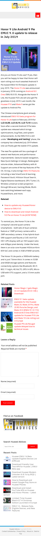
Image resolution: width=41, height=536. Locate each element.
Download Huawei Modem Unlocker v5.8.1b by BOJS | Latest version (24, 474)
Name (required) (8, 381)
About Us (30, 531)
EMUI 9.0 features (31, 170)
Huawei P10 (6, 104)
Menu (37, 15)
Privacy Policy (21, 531)
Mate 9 (19, 104)
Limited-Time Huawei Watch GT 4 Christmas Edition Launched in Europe (24, 500)
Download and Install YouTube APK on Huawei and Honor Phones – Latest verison (19, 491)
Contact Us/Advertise (9, 531)
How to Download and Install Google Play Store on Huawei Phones (24, 482)
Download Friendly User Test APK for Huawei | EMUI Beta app (24, 466)
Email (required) (8, 392)
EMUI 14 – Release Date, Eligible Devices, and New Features (23, 508)
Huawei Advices (14, 529)
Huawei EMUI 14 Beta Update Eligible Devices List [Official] (24, 458)
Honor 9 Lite (19, 88)
